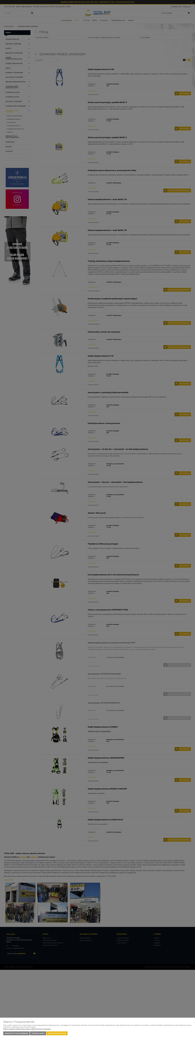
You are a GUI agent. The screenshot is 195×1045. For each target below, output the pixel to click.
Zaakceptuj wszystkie (57, 1033)
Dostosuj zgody (38, 1033)
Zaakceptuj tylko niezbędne (16, 1033)
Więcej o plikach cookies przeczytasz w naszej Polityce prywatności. (27, 1029)
